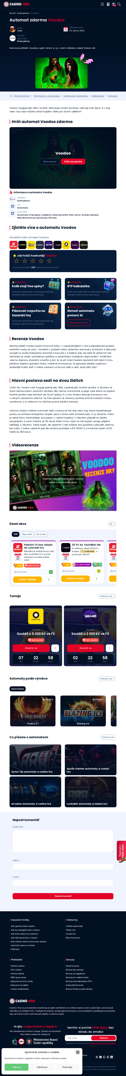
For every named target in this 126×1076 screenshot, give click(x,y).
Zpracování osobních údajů (103, 1043)
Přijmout (16, 1067)
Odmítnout (42, 1067)
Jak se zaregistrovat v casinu (25, 930)
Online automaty (74, 926)
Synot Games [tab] (17, 689)
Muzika (94, 215)
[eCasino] (40, 245)
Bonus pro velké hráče (77, 977)
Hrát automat (22, 96)
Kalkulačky (98, 96)
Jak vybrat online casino (23, 926)
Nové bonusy (72, 965)
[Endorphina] (13, 40)
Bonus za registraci (75, 973)
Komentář (18, 827)
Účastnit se (31, 648)
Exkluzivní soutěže (19, 985)
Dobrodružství (60, 215)
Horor (78, 215)
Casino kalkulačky (20, 989)
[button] (77, 1052)
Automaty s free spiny (29, 215)
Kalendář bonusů (74, 985)
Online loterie (17, 973)
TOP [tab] (16, 534)
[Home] (16, 6)
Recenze (113, 96)
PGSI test (15, 949)
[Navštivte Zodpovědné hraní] (15, 1043)
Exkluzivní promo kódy (22, 981)
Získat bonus (27, 579)
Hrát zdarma (49, 161)
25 (111, 524)
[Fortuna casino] (66, 245)
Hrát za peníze (73, 161)
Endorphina (23, 13)
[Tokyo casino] (57, 245)
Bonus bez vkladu (75, 969)
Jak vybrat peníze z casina (24, 937)
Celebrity (46, 215)
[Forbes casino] (22, 245)
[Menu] (102, 4)
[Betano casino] (14, 245)
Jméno (16, 860)
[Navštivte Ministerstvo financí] (46, 1043)
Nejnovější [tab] (27, 534)
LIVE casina (16, 969)
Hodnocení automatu (76, 96)
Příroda (52, 217)
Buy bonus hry (73, 937)
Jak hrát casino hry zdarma (24, 933)
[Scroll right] (100, 565)
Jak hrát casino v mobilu (23, 945)
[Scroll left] (63, 565)
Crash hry (71, 933)
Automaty (22, 207)
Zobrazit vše (106, 596)
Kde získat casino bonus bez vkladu (28, 941)
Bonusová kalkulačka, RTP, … (80, 981)
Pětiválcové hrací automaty (32, 217)
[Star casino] (84, 245)
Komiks (86, 215)
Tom (19, 30)
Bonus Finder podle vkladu (79, 989)
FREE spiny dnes (18, 977)
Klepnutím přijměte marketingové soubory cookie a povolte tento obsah (63, 481)
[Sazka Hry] (31, 245)
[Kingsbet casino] (75, 245)
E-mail (16, 877)
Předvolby (67, 1067)
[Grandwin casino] (49, 245)
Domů (13, 13)
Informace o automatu (47, 96)
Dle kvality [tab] (41, 534)
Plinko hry (70, 930)
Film (71, 215)
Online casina (17, 965)
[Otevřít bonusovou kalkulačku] (107, 4)
